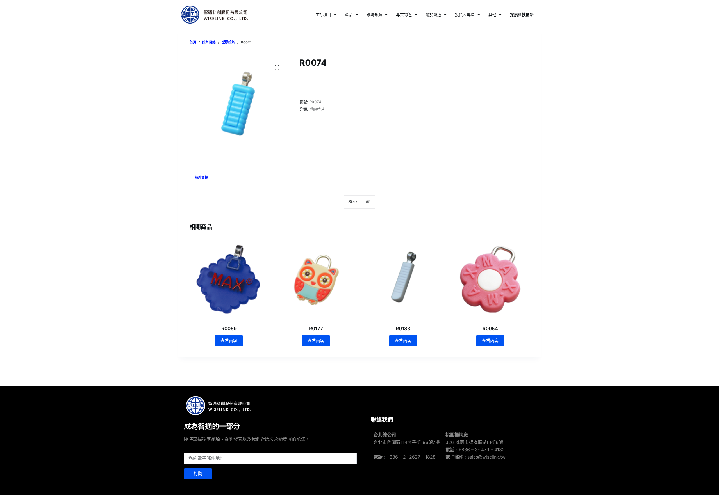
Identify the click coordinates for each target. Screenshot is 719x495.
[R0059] (229, 279)
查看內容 (228, 340)
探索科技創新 (522, 14)
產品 (349, 14)
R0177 (316, 328)
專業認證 (404, 14)
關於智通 (433, 14)
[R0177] (316, 279)
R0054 (490, 328)
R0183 (403, 328)
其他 (492, 14)
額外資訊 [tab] (201, 177)
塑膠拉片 (317, 109)
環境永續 (374, 14)
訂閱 (198, 473)
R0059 (229, 328)
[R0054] (490, 279)
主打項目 (323, 14)
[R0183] (403, 279)
